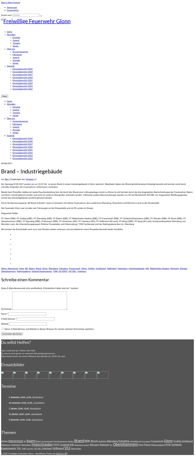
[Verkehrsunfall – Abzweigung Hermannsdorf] (67, 378)
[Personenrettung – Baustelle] (102, 378)
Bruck (45, 268)
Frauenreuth (74, 268)
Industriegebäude (136, 268)
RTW (168, 444)
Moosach (174, 268)
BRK (87, 441)
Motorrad (104, 445)
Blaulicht (71, 441)
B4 (25, 441)
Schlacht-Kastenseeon (42, 271)
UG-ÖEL (72, 271)
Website (4, 324)
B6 (26, 268)
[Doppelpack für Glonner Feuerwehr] (19, 378)
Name (4, 314)
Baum (38, 441)
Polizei (147, 445)
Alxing (4, 268)
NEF (110, 445)
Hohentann (122, 268)
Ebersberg (53, 268)
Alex (7, 179)
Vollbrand (58, 448)
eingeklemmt (135, 441)
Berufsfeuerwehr (47, 441)
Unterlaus (81, 271)
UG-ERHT (63, 271)
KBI (147, 268)
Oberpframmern (8, 271)
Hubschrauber (42, 444)
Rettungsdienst (23, 271)
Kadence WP (62, 453)
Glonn (84, 268)
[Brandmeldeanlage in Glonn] (7, 378)
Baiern (32, 268)
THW (55, 271)
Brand (38, 268)
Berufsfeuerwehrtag (60, 441)
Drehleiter (102, 441)
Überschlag (76, 448)
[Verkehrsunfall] (55, 378)
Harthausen (6, 445)
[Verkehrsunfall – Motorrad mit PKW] (43, 378)
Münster (183, 268)
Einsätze (30, 179)
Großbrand (101, 268)
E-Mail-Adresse (8, 319)
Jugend (64, 444)
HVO (56, 444)
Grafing (91, 268)
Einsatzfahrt (146, 441)
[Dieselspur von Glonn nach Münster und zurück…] (31, 378)
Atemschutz (13, 268)
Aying (21, 268)
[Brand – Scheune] (91, 378)
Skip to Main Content (10, 2)
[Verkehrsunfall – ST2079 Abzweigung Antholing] (79, 378)
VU (67, 447)
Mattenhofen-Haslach (159, 268)
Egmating (63, 268)
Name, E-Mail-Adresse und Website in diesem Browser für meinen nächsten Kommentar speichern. (49, 329)
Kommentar (6, 309)
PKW (141, 445)
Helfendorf (111, 268)
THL (19, 448)
